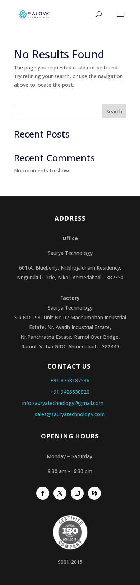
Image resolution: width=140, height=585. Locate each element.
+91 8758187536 (69, 380)
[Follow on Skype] (94, 493)
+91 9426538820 (69, 391)
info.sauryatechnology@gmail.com (62, 403)
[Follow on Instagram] (77, 493)
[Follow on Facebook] (42, 493)
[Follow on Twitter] (59, 493)
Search (114, 111)
